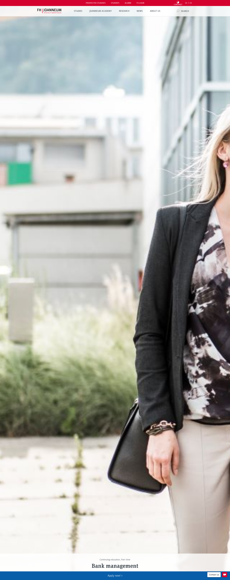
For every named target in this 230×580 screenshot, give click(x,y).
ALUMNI (128, 3)
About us (155, 11)
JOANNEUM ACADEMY (100, 11)
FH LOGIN (140, 3)
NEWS (140, 11)
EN (191, 3)
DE (186, 3)
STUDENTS (115, 3)
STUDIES (78, 11)
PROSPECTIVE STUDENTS (96, 3)
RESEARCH (124, 11)
